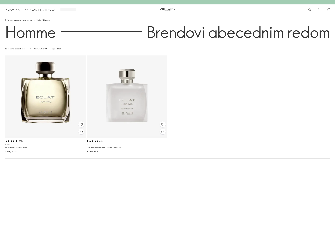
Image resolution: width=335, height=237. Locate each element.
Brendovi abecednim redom (24, 20)
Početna (8, 20)
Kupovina (13, 9)
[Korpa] (329, 9)
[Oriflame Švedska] (167, 9)
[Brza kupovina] (81, 131)
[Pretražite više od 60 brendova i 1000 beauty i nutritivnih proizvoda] (310, 10)
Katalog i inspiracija (40, 9)
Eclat (39, 20)
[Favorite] (81, 124)
